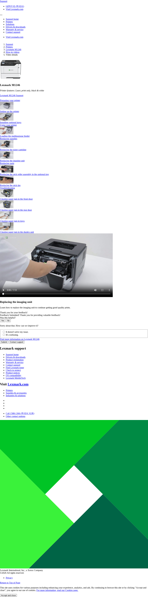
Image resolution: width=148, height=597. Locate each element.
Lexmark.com (18, 384)
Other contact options (15, 416)
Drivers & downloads (15, 357)
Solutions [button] (10, 24)
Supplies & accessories (16, 393)
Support (9, 44)
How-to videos (12, 52)
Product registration (15, 360)
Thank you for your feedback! (13, 312)
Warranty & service (14, 362)
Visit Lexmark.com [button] (14, 9)
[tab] (74, 100)
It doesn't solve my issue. (17, 332)
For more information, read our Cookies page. (57, 590)
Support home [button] (12, 19)
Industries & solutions (16, 395)
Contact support (16, 342)
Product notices (13, 373)
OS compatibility (13, 375)
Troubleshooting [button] (7, 188)
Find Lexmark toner (15, 367)
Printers (9, 47)
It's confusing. (12, 335)
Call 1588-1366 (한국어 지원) (20, 413)
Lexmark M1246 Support (11, 95)
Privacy (9, 578)
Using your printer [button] (8, 125)
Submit (4, 342)
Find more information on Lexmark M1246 (19, 339)
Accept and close (8, 595)
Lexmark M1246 (13, 49)
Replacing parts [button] (7, 163)
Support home (12, 354)
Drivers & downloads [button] (15, 27)
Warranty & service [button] (14, 29)
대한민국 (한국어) (15, 6)
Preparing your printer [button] (10, 100)
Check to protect (13, 370)
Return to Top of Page (10, 582)
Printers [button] (9, 21)
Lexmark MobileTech (16, 378)
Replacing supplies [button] (8, 138)
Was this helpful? (8, 317)
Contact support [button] (13, 32)
